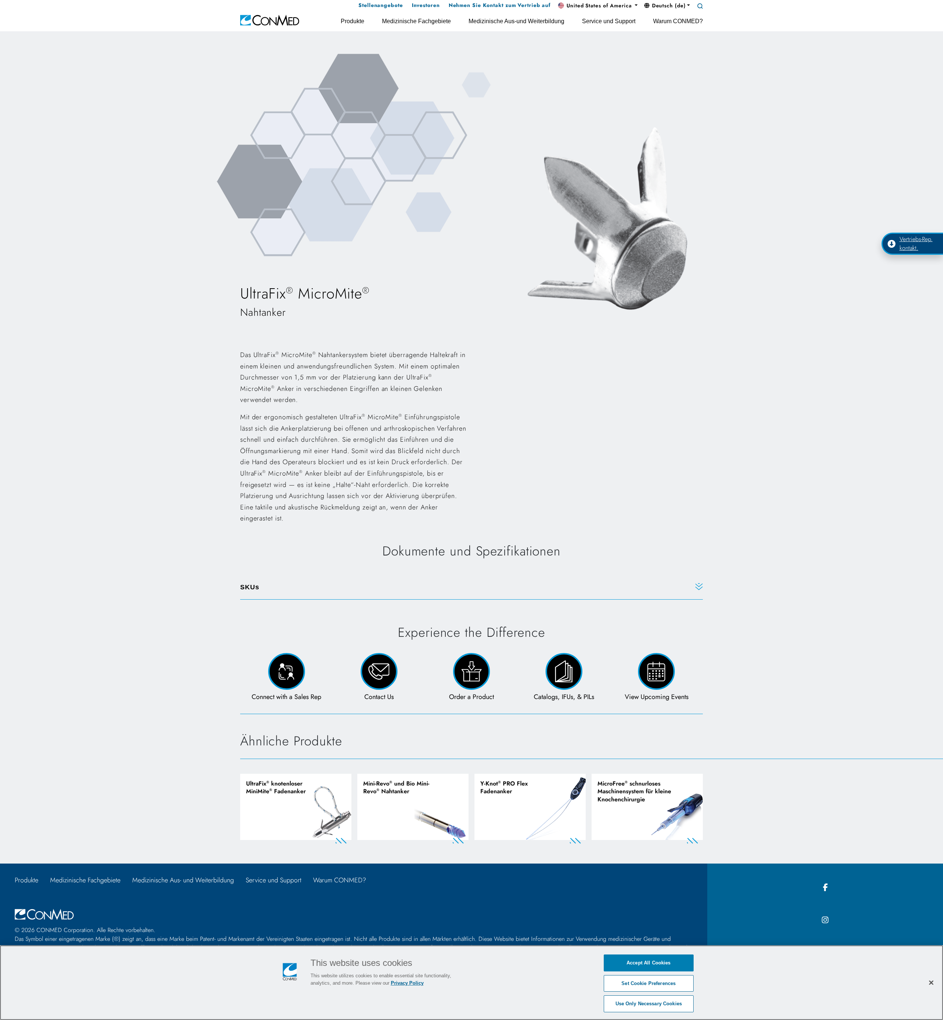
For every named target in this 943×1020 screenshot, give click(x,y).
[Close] (931, 982)
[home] (269, 19)
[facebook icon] (825, 887)
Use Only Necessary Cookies (649, 1003)
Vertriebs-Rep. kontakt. (916, 244)
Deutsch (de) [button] (668, 5)
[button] (598, 5)
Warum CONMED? (339, 880)
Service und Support (273, 880)
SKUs (249, 587)
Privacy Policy (407, 983)
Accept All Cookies (648, 963)
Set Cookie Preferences (648, 983)
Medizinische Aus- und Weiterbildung (183, 880)
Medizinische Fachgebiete (85, 880)
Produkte (26, 880)
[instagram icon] (825, 920)
